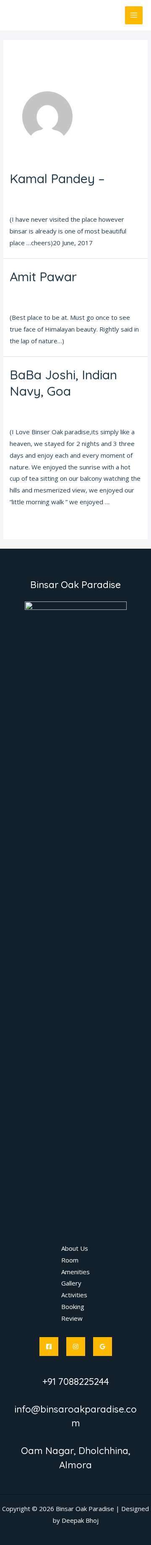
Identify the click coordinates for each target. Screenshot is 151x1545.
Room (69, 1260)
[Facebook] (48, 1346)
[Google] (102, 1346)
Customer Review (94, 193)
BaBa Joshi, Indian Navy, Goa (63, 383)
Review (72, 1318)
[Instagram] (75, 1346)
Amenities (75, 1272)
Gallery (71, 1283)
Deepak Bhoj (80, 1520)
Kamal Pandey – (57, 179)
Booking (72, 1306)
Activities (74, 1295)
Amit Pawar (43, 277)
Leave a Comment (36, 193)
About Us (74, 1248)
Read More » (28, 523)
